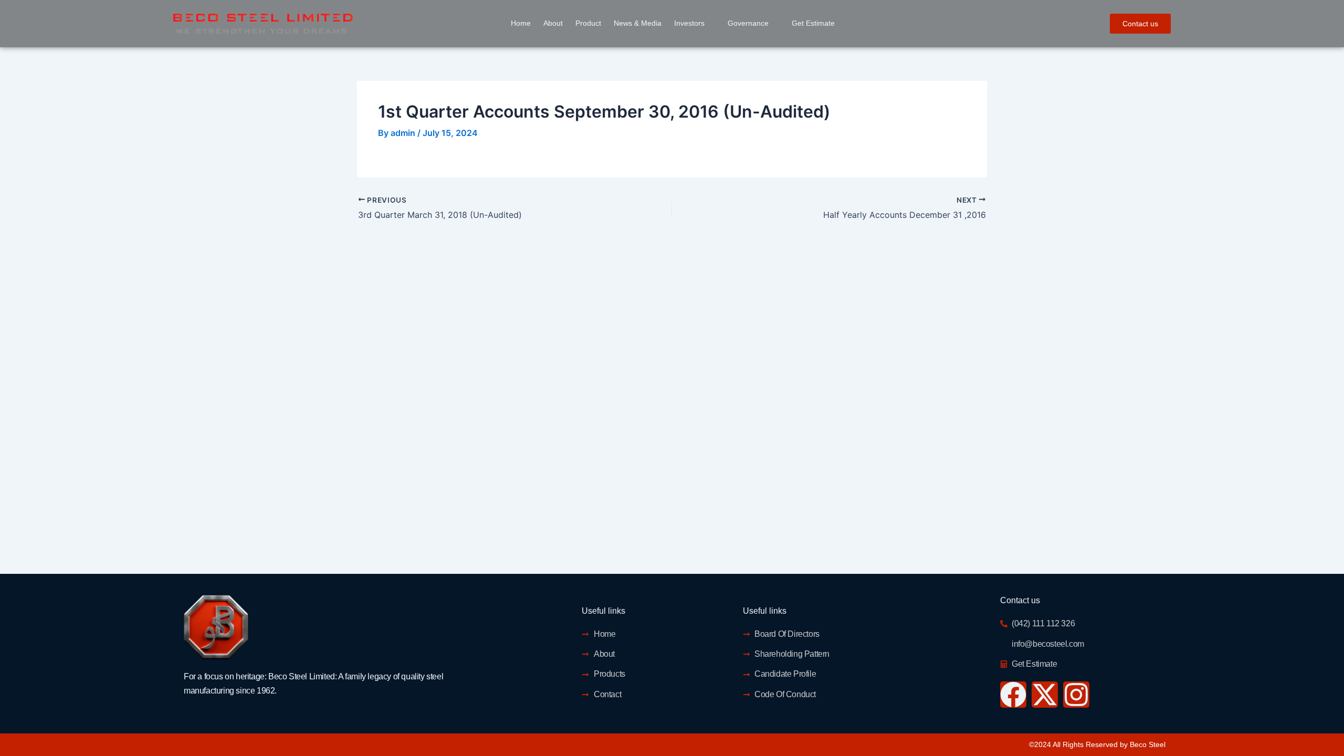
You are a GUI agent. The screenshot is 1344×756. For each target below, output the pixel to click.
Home (521, 23)
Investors (689, 23)
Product (588, 23)
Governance (748, 23)
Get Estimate (813, 23)
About (553, 23)
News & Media (638, 23)
